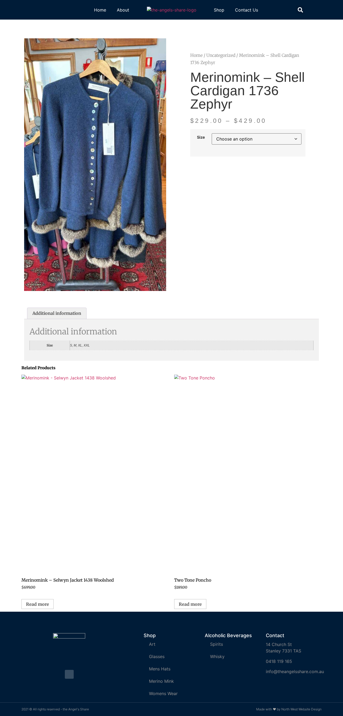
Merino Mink (161, 681)
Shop (219, 10)
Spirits (216, 644)
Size (201, 137)
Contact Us (246, 10)
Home (100, 10)
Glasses (157, 656)
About (123, 10)
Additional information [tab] (56, 313)
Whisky (217, 656)
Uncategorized (220, 55)
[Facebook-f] (69, 674)
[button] (300, 9)
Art (152, 644)
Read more (37, 604)
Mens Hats (159, 668)
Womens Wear (163, 693)
